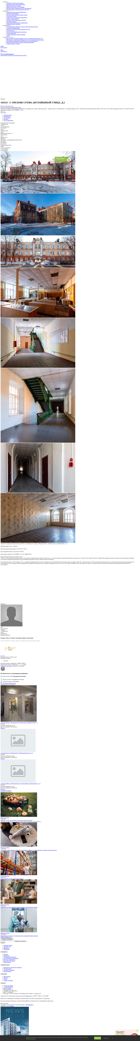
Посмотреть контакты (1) (7, 666)
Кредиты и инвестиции (9, 959)
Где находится (7, 117)
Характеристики (8, 115)
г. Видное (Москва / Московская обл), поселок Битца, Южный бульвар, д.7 (19, 722)
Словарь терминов (8, 980)
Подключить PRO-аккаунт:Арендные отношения (7, 939)
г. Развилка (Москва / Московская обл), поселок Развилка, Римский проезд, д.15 (20, 783)
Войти (2, 46)
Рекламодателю (20, 42)
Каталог (3, 942)
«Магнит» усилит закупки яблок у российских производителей (16, 820)
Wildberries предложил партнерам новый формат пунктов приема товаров (19, 907)
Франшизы (13, 5)
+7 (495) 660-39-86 (8, 987)
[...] (40, 821)
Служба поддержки (8, 985)
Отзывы (13, 43)
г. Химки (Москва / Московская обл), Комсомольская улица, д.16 (17, 753)
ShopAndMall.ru (29, 1004)
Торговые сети (14, 3)
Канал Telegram (7, 988)
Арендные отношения (9, 970)
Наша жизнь (3, 974)
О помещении (7, 116)
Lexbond (11, 1006)
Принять (98, 1038)
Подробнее (122, 1034)
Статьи (16, 18)
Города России (7, 962)
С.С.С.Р (3, 655)
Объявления (7, 949)
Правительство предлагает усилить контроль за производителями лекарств (19, 935)
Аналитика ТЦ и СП (17, 9)
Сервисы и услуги (5, 964)
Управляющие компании (10, 957)
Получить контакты (5, 107)
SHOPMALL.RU (6, 937)
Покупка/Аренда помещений (18, 8)
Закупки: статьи (16, 21)
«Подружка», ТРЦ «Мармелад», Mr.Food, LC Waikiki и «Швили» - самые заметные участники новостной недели (29, 850)
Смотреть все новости (6, 791)
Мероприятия (17, 23)
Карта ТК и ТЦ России (9, 961)
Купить (117, 1034)
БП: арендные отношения (24, 38)
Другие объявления (8, 120)
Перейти (3, 728)
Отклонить (106, 1038)
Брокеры (6, 954)
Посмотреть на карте (16, 107)
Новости (16, 13)
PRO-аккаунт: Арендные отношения (25, 39)
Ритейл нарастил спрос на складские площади (12, 878)
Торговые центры (15, 4)
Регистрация (4, 47)
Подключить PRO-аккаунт (9, 683)
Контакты (6, 119)
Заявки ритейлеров (15, 7)
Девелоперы (7, 955)
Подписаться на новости (20, 941)
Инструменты (4, 951)
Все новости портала (6, 790)
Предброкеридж (21, 41)
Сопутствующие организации (11, 958)
